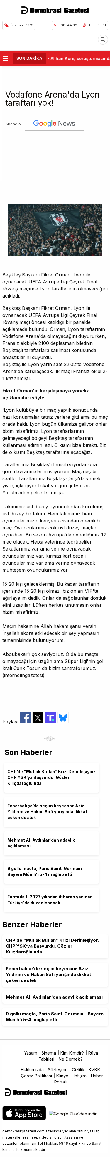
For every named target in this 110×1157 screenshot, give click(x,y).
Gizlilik (78, 1069)
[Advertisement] (55, 165)
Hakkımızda (32, 1069)
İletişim (79, 1076)
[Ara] (103, 40)
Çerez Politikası (36, 1076)
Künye (62, 1076)
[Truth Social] (51, 721)
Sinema (48, 1053)
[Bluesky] (63, 721)
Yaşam (30, 1053)
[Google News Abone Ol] (54, 124)
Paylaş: (11, 721)
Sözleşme (58, 1069)
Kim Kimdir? (72, 1053)
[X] (38, 721)
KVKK (94, 1069)
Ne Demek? (70, 1059)
